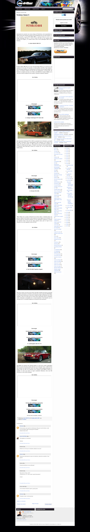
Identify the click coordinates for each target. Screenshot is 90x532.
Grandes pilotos (57, 189)
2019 (67, 158)
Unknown (22, 426)
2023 (67, 151)
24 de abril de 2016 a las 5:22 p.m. (25, 443)
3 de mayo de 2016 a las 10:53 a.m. (25, 498)
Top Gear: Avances (57, 257)
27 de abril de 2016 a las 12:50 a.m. (25, 483)
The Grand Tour (57, 255)
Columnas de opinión (58, 158)
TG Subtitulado (57, 249)
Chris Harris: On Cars (58, 154)
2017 (67, 161)
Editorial (55, 177)
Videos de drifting (57, 261)
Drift (55, 170)
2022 (67, 153)
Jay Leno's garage (57, 229)
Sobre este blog (27, 8)
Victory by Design (57, 259)
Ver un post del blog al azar (64, 37)
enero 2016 (69, 210)
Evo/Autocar (56, 183)
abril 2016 (69, 180)
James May (56, 224)
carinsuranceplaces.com (53, 524)
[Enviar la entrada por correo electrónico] (41, 418)
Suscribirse (63, 25)
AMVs (55, 148)
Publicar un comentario (21, 501)
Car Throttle (56, 152)
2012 (67, 217)
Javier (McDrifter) (23, 436)
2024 (67, 150)
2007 (67, 225)
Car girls (55, 151)
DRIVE (55, 171)
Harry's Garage (57, 190)
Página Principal (19, 8)
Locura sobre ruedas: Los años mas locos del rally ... (70, 196)
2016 (67, 163)
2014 (67, 214)
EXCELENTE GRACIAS (58, 134)
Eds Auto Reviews (57, 179)
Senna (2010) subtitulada (64, 114)
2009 (67, 222)
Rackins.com (59, 524)
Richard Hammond (57, 245)
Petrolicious (24, 419)
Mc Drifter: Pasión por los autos (40, 524)
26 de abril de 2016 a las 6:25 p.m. (25, 467)
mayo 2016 (69, 178)
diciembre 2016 (70, 165)
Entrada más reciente (21, 504)
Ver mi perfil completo (21, 519)
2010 (67, 220)
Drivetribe (56, 173)
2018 (67, 160)
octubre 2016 (69, 171)
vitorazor (21, 454)
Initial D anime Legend (58, 216)
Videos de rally (57, 264)
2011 (67, 219)
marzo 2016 (69, 205)
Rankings (56, 243)
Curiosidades (56, 161)
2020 (67, 156)
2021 (67, 155)
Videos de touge (57, 266)
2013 (67, 215)
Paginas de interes (36, 8)
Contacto (43, 8)
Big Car (55, 149)
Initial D (55, 196)
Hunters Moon (57, 195)
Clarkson (56, 157)
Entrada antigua (48, 504)
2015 (67, 212)
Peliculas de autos (57, 239)
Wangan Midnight (57, 267)
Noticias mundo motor (58, 233)
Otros (55, 236)
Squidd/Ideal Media (58, 246)
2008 (67, 224)
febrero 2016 (69, 207)
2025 (67, 148)
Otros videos (56, 237)
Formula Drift (56, 185)
